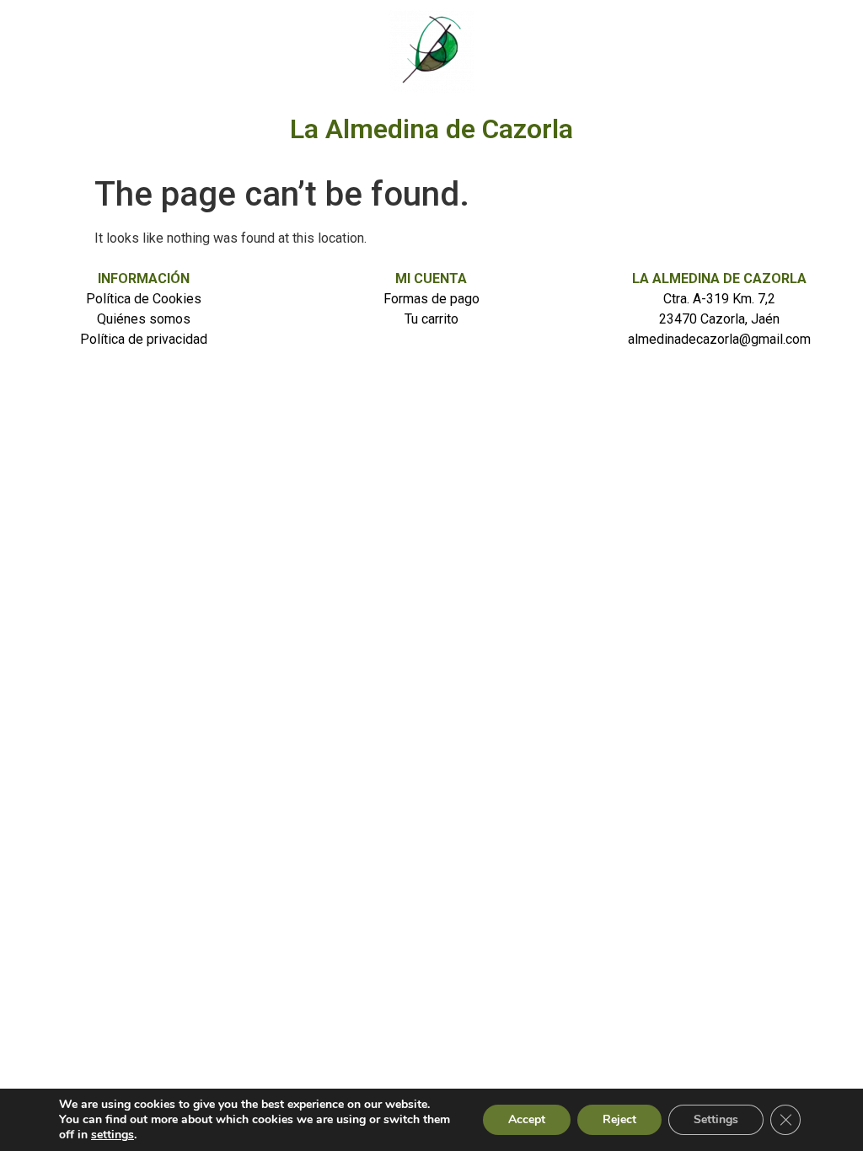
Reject (619, 1119)
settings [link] (112, 1135)
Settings (716, 1119)
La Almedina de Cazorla (431, 129)
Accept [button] (526, 1119)
